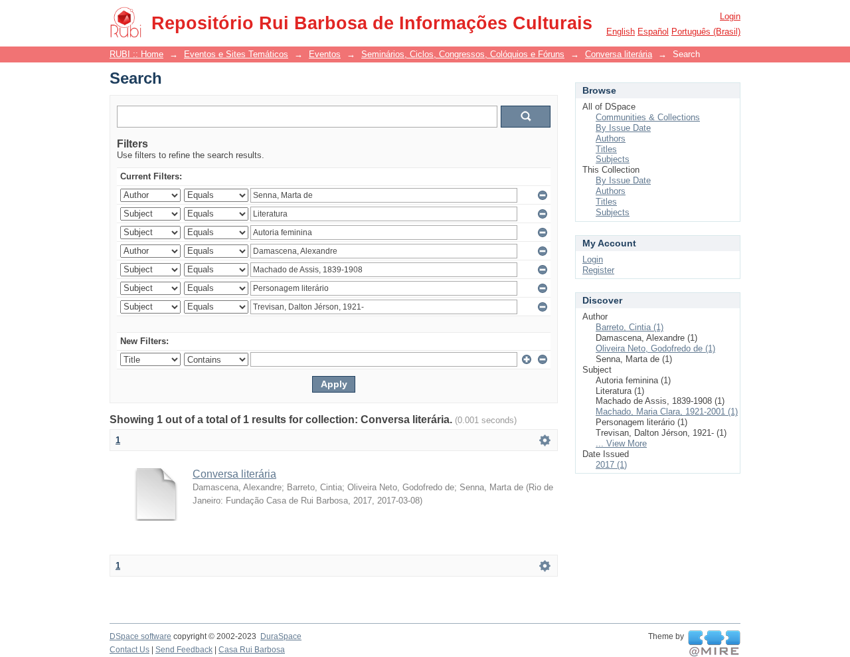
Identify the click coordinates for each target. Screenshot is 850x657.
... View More (621, 443)
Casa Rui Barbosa (251, 649)
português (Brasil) (705, 32)
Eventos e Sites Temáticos (236, 54)
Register (598, 270)
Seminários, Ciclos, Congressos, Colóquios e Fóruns (462, 54)
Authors (611, 138)
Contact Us (129, 649)
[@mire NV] (714, 643)
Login (730, 16)
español (653, 32)
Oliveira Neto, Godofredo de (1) (655, 348)
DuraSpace (280, 636)
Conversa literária (618, 54)
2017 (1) (611, 465)
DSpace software (140, 636)
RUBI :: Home (136, 54)
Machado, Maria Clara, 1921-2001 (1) (667, 412)
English (620, 32)
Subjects (613, 159)
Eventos (325, 54)
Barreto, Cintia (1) (629, 327)
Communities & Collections (648, 117)
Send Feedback (183, 649)
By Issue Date (623, 128)
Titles (606, 149)
